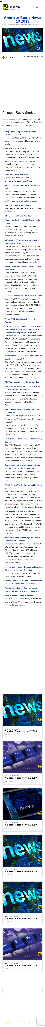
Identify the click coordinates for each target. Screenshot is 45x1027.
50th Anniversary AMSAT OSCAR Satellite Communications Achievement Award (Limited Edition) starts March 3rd (23, 329)
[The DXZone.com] (14, 7)
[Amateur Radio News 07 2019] (22, 897)
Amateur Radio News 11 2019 (21, 777)
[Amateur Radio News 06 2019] (22, 944)
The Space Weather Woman (18, 205)
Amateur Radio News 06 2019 (21, 965)
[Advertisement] (22, 83)
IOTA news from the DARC (17, 175)
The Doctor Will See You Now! (18, 216)
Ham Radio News (13, 25)
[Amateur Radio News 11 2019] (22, 757)
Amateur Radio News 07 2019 (21, 918)
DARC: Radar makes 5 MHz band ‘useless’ (23, 296)
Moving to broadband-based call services (24, 567)
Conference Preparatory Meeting (20, 511)
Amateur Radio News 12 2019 (21, 731)
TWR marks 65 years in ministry (19, 596)
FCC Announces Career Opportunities (22, 382)
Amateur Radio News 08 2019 (21, 871)
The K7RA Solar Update (15, 148)
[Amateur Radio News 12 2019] (22, 710)
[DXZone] (4, 57)
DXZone (10, 57)
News (4, 25)
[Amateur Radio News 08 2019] (22, 851)
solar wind (24, 164)
